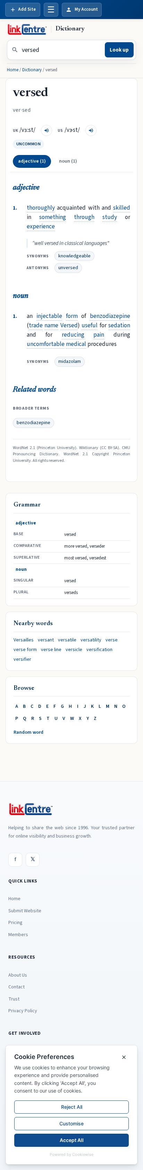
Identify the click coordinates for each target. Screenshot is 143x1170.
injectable (49, 316)
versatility (91, 640)
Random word (28, 732)
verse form (25, 649)
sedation (119, 325)
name (51, 325)
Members (18, 934)
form (72, 316)
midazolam (69, 361)
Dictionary (32, 70)
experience (41, 226)
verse (112, 640)
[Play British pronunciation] (46, 130)
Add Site (27, 9)
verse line (51, 649)
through (84, 217)
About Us (17, 975)
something (52, 217)
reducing (73, 334)
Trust (13, 999)
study (109, 217)
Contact (16, 987)
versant (46, 640)
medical (76, 344)
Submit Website (24, 910)
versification (99, 649)
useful (90, 325)
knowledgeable (74, 256)
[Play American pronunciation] (90, 130)
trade (36, 325)
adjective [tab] (32, 161)
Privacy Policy (22, 1010)
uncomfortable (46, 344)
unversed (68, 267)
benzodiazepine (110, 316)
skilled (121, 207)
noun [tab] (68, 161)
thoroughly (41, 207)
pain (98, 334)
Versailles (24, 640)
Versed (69, 325)
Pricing (15, 922)
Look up (119, 50)
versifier (22, 659)
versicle (74, 649)
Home (12, 70)
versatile (67, 640)
